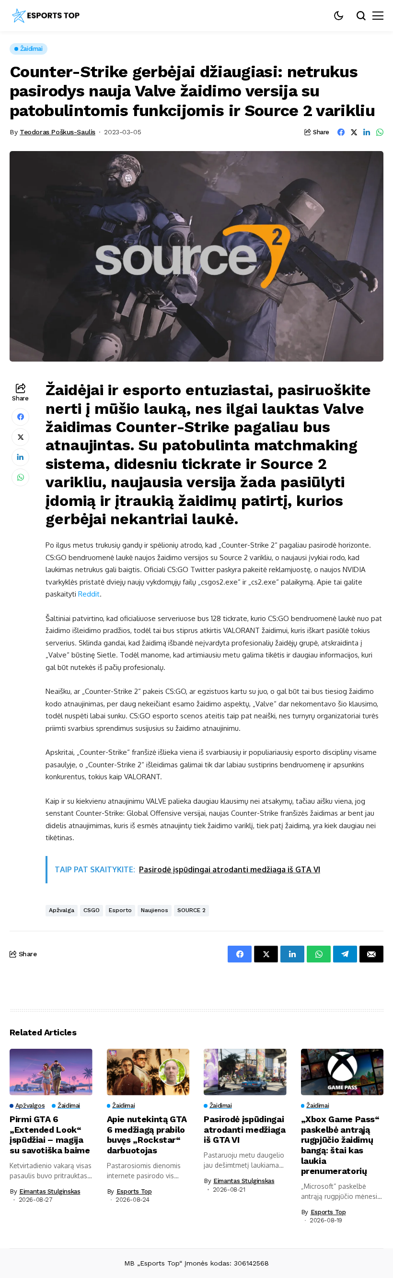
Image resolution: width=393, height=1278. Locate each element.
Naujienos (154, 910)
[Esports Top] (45, 15)
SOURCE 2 (191, 910)
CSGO (91, 910)
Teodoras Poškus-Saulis (57, 132)
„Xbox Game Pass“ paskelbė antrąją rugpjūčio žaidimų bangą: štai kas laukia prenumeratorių (340, 1145)
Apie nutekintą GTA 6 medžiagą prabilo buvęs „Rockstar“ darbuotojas (147, 1134)
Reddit (89, 593)
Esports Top (134, 1191)
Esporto (120, 910)
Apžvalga (61, 910)
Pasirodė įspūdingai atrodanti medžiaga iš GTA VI (245, 1129)
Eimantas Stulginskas (49, 1191)
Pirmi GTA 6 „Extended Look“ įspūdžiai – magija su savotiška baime (50, 1134)
